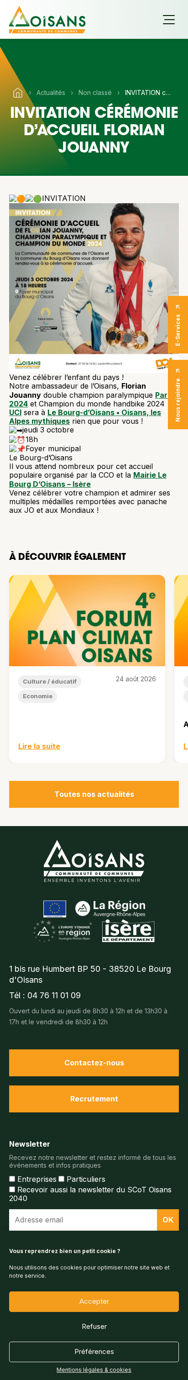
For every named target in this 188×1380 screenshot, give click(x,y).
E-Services (177, 330)
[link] (15, 412)
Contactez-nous (94, 1062)
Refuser (94, 1326)
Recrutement (94, 1098)
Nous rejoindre (177, 400)
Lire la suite (39, 746)
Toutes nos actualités (94, 794)
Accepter (94, 1301)
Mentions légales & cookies (94, 1370)
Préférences (94, 1351)
